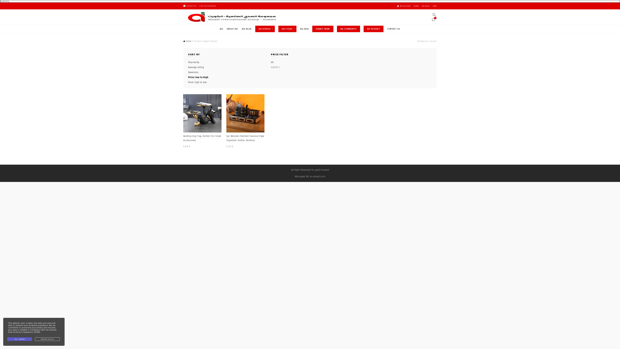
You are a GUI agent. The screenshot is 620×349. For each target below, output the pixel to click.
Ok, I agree (20, 339)
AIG (221, 29)
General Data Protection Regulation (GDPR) (32, 331)
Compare (435, 18)
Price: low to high (198, 77)
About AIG (232, 29)
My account (405, 6)
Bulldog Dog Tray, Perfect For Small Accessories (202, 138)
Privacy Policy (47, 339)
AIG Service (265, 29)
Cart (435, 6)
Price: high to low (197, 82)
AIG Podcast (375, 28)
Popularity (193, 62)
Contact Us (393, 29)
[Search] (434, 14)
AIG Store (289, 28)
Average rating (196, 67)
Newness (193, 72)
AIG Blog (425, 6)
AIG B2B (304, 29)
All (272, 62)
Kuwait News (324, 28)
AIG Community (350, 28)
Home (416, 6)
